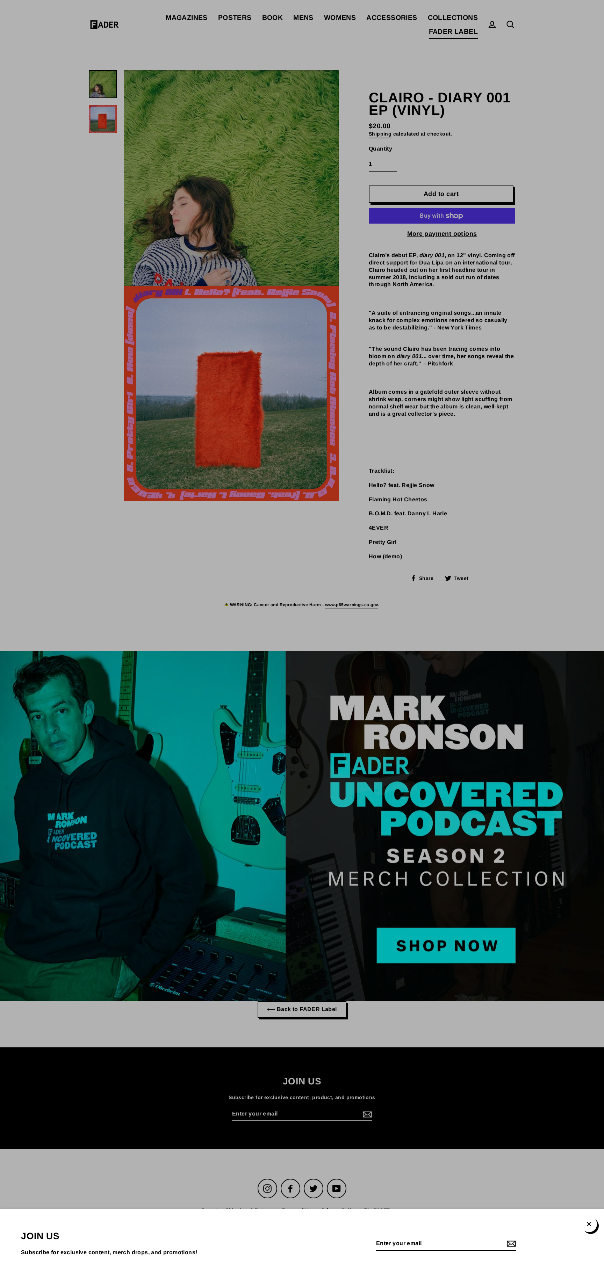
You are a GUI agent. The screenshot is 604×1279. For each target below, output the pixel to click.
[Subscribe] (510, 1244)
